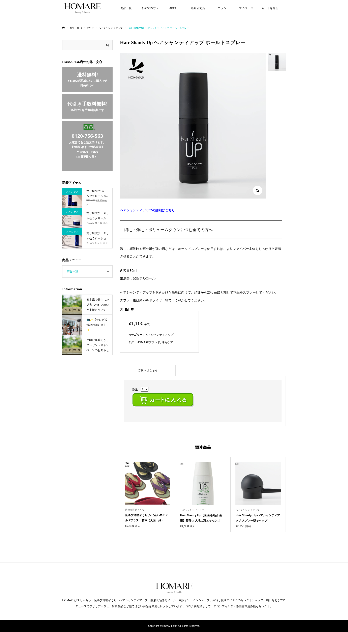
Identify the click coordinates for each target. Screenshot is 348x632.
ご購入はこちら (148, 370)
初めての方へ (150, 8)
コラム (222, 8)
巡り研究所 (198, 8)
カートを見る (269, 8)
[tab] (148, 370)
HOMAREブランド (148, 342)
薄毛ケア (167, 342)
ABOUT (174, 8)
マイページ (246, 8)
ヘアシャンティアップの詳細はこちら (147, 210)
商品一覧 (126, 8)
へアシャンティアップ (159, 334)
